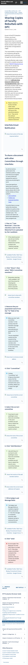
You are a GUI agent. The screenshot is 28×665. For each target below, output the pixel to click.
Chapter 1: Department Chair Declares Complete (11, 598)
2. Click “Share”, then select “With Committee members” (13, 270)
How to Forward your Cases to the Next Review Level (13, 624)
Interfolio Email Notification (11, 126)
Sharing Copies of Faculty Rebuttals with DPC (14, 22)
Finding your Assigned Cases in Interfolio (11, 611)
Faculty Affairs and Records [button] (7, 2)
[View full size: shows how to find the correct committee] (14, 398)
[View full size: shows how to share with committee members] (14, 298)
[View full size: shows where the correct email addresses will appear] (14, 489)
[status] (14, 111)
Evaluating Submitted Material (9, 613)
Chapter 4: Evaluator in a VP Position (12, 638)
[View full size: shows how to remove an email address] (14, 360)
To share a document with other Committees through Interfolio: (14, 160)
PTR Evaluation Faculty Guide (9, 656)
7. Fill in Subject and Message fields (12, 499)
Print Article (6, 662)
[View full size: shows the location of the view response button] (14, 141)
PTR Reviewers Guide (7, 658)
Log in (25, 2)
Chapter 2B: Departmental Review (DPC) (12, 629)
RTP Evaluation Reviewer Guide (13, 11)
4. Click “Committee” (12, 368)
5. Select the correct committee (12, 408)
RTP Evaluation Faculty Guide (9, 654)
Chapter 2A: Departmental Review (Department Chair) (14, 14)
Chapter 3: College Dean (9, 634)
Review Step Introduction (8, 607)
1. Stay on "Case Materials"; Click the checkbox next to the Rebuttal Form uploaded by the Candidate (14, 227)
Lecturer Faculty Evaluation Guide (10, 651)
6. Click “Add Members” (13, 446)
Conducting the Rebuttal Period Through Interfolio (11, 618)
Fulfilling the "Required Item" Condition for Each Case (13, 615)
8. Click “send (9, 539)
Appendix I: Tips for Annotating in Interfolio (10, 642)
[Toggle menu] (21, 2)
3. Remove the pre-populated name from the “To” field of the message (13, 309)
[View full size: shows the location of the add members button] (14, 477)
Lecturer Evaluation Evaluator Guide (10, 652)
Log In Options (5, 609)
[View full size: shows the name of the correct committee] (14, 438)
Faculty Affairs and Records (11, 11)
